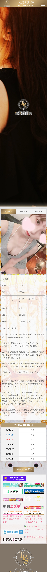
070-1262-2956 (27, 2)
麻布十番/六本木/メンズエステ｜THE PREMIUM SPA (7, 3)
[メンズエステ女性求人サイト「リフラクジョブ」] (34, 532)
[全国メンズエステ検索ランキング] (14, 479)
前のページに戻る (24, 469)
